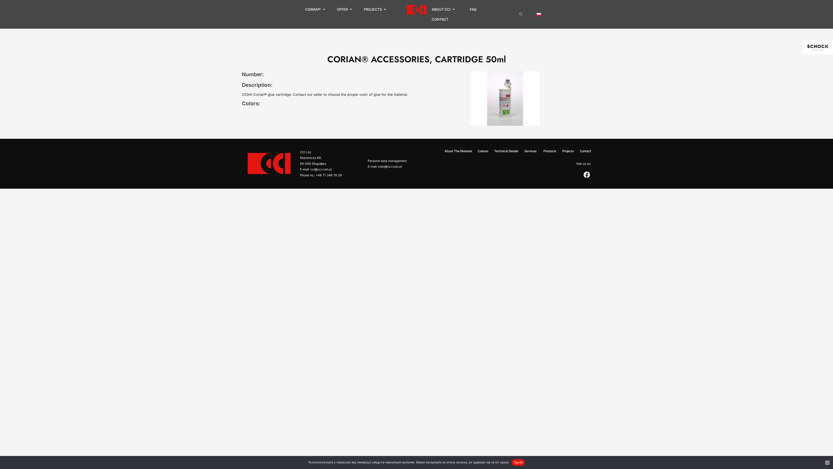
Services (530, 151)
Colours (483, 151)
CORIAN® (313, 9)
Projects (373, 9)
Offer (342, 9)
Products (549, 151)
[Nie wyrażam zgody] (827, 462)
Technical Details (506, 151)
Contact (440, 19)
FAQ (473, 9)
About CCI (441, 9)
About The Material (458, 151)
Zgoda (518, 462)
